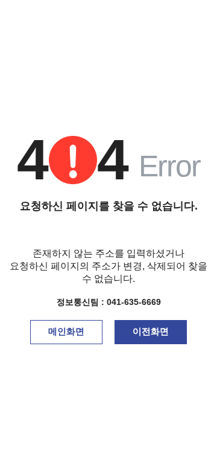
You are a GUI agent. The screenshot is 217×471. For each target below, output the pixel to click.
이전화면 (151, 331)
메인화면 (66, 331)
